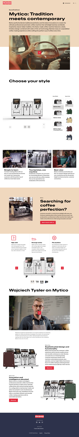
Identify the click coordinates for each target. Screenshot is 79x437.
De (75, 3)
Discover (49, 367)
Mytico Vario (57, 117)
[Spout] (51, 269)
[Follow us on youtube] (42, 422)
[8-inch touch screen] (26, 261)
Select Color (67, 96)
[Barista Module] (41, 270)
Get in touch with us (48, 222)
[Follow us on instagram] (36, 422)
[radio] (58, 104)
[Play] (39, 52)
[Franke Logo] (7, 3)
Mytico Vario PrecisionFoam (58, 129)
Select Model (55, 96)
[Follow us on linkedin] (39, 422)
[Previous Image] (16, 268)
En (73, 3)
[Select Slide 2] (37, 282)
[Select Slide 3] (41, 282)
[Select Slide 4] (46, 282)
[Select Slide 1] (32, 282)
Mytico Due (56, 106)
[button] (27, 109)
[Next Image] (62, 268)
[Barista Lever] (53, 264)
